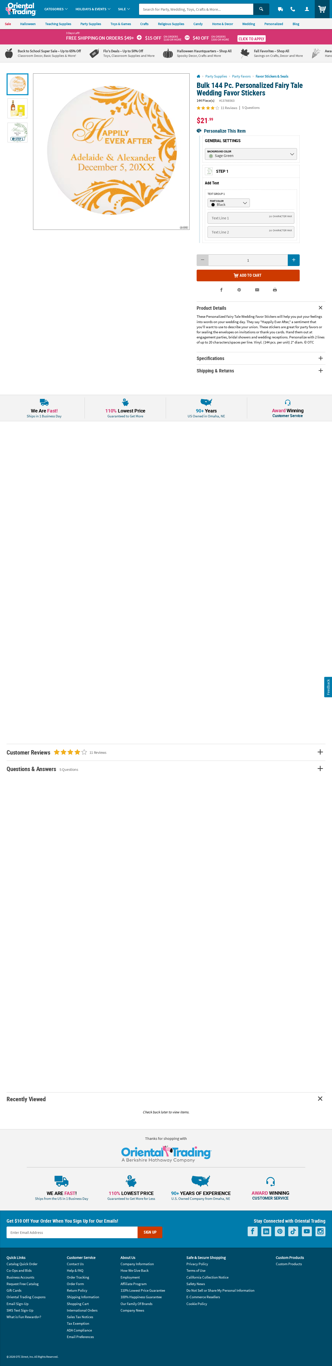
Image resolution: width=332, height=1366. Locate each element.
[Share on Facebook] (221, 289)
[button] (111, 152)
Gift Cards (14, 1290)
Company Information (137, 1264)
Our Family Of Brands (136, 1303)
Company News (132, 1310)
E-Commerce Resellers (203, 1297)
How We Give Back (135, 1270)
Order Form (75, 1283)
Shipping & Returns (215, 370)
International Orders (82, 1310)
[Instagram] (320, 1231)
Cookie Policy (196, 1303)
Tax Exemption (78, 1323)
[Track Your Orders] (280, 9)
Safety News (195, 1283)
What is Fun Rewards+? (24, 1316)
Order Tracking (78, 1277)
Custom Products (289, 1264)
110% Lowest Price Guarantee (143, 1290)
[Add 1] (293, 260)
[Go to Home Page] (198, 76)
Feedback (327, 687)
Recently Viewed (26, 1099)
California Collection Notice (207, 1277)
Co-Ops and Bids (19, 1270)
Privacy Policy (197, 1264)
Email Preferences (80, 1336)
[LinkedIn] (266, 1231)
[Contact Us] (293, 9)
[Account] (307, 9)
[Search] (261, 9)
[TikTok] (293, 1231)
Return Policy (77, 1290)
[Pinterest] (280, 1231)
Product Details (211, 308)
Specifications (210, 358)
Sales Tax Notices (80, 1316)
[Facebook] (253, 1231)
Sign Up (150, 1232)
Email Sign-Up (17, 1303)
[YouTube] (307, 1231)
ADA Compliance (79, 1330)
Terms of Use (195, 1270)
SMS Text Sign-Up (20, 1310)
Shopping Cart (78, 1303)
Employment (130, 1277)
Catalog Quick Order (22, 1264)
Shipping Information (83, 1297)
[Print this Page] (274, 289)
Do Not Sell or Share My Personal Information (220, 1290)
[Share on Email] (257, 289)
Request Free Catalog (23, 1283)
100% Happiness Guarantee (141, 1297)
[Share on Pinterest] (239, 289)
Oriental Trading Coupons (26, 1297)
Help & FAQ (75, 1270)
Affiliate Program (134, 1283)
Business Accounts (20, 1277)
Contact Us (75, 1264)
